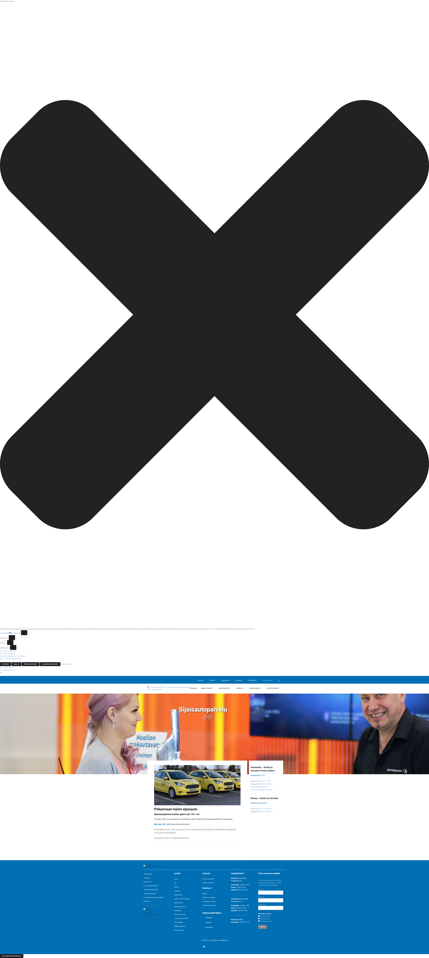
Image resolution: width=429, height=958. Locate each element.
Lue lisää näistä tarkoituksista (11, 659)
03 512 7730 (266, 784)
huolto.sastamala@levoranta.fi (262, 790)
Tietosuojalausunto (8, 670)
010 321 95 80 (265, 809)
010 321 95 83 (266, 811)
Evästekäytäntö (7, 667)
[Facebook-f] (148, 680)
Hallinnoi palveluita (8, 654)
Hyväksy (5, 664)
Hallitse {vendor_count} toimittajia (13, 656)
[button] (214, 315)
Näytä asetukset (30, 664)
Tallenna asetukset (50, 664)
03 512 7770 (244, 922)
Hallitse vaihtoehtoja (9, 651)
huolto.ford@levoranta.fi (259, 787)
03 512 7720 (265, 781)
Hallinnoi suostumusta (11, 956)
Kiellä (16, 664)
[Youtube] (152, 680)
